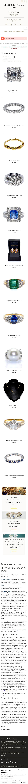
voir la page (14, 507)
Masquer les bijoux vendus (8, 61)
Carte (15, 21)
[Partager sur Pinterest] (5, 759)
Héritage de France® (5, 579)
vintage (2, 585)
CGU (21, 766)
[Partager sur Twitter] (7, 759)
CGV (18, 766)
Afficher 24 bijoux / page (8, 59)
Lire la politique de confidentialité (7, 778)
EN (25, 1)
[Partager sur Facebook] (2, 759)
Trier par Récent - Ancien (7, 56)
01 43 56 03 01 (11, 19)
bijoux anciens (21, 584)
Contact (19, 19)
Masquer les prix (17, 61)
